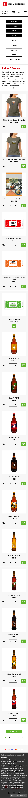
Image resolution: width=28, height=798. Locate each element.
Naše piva (14, 21)
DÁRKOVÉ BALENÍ (14, 60)
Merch (14, 31)
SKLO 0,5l (14, 50)
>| (22, 737)
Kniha (14, 36)
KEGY (14, 55)
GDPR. (3, 789)
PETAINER (14, 45)
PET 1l (14, 40)
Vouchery (14, 26)
